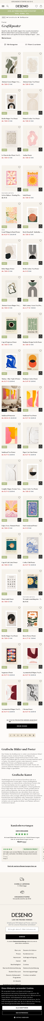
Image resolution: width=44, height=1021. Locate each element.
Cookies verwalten (29, 975)
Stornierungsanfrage (30, 972)
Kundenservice (28, 954)
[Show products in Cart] (41, 6)
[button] (22, 1017)
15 (30, 735)
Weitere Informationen (28, 1003)
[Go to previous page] (10, 735)
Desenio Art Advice (29, 950)
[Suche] (7, 6)
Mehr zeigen (22, 726)
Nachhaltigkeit (16, 964)
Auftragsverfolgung (30, 957)
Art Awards (17, 981)
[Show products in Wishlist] (36, 6)
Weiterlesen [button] (6, 38)
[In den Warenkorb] (19, 76)
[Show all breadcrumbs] (4, 17)
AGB (24, 961)
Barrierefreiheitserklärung (12, 968)
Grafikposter (24, 17)
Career (18, 961)
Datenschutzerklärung (19, 941)
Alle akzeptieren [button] (22, 1008)
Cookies (26, 964)
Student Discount (15, 972)
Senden (22, 937)
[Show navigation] (3, 6)
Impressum (17, 957)
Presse (18, 954)
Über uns (18, 950)
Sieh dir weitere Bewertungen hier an (22, 866)
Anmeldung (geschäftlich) (12, 985)
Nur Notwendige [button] (22, 1013)
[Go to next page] (33, 735)
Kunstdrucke (12, 17)
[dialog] (22, 1003)
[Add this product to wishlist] (19, 53)
